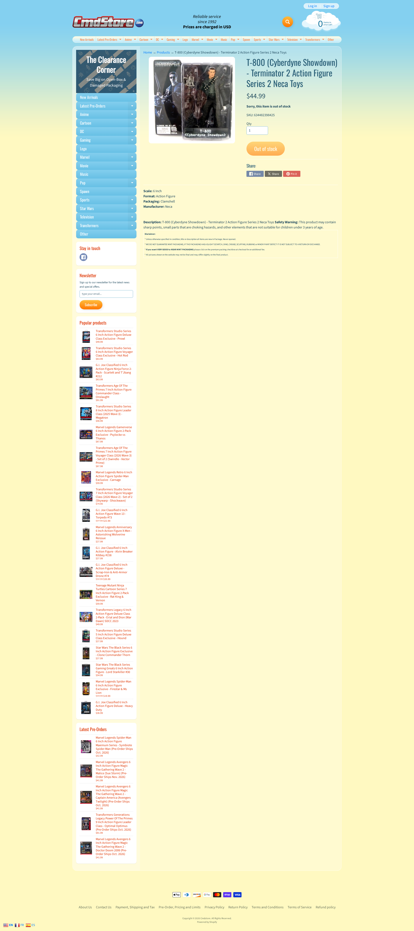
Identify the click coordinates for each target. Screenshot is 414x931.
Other (331, 39)
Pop (235, 40)
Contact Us (103, 907)
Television (295, 40)
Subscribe (91, 304)
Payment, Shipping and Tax (135, 907)
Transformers (315, 40)
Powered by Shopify (207, 922)
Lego (185, 39)
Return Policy (238, 907)
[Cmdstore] (108, 22)
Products (163, 52)
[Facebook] (83, 257)
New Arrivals (87, 39)
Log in (312, 6)
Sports (260, 40)
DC (160, 40)
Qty (248, 123)
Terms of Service (300, 907)
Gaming (173, 40)
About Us (85, 907)
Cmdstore (205, 918)
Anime (131, 40)
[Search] (287, 21)
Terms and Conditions (268, 907)
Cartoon (147, 40)
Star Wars (277, 40)
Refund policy (326, 907)
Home (147, 52)
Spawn (246, 39)
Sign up (328, 6)
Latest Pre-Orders (109, 40)
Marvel (198, 40)
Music (224, 39)
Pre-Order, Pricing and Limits (180, 907)
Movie (212, 40)
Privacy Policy (214, 907)
